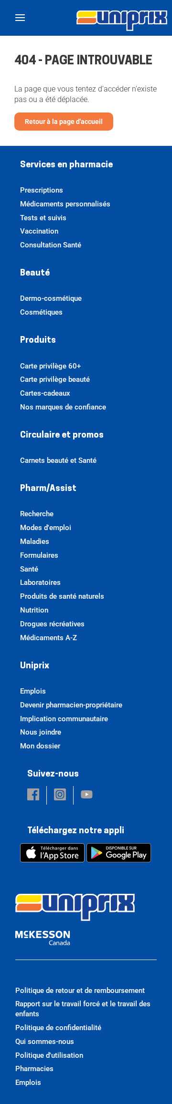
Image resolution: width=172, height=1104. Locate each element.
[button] (33, 795)
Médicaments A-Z (48, 638)
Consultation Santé (50, 245)
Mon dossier (40, 746)
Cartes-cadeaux (45, 393)
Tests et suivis (43, 218)
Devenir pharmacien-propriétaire (71, 705)
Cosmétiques (41, 312)
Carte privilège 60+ (50, 366)
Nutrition (34, 610)
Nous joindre (40, 732)
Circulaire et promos (62, 435)
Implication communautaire (64, 719)
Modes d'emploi (45, 527)
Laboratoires (40, 582)
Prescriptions (41, 190)
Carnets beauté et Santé (58, 460)
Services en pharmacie (66, 165)
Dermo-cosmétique (51, 298)
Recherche (37, 514)
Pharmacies (34, 1068)
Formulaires (39, 555)
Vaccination (39, 231)
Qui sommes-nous (44, 1041)
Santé (29, 569)
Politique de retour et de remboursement (80, 990)
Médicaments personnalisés (65, 204)
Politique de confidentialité (58, 1027)
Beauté (35, 273)
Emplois (33, 691)
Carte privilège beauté (55, 379)
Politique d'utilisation (49, 1055)
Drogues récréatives (52, 624)
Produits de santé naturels (62, 596)
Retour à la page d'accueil (64, 121)
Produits (38, 341)
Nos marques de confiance (63, 407)
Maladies (34, 541)
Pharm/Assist (48, 489)
